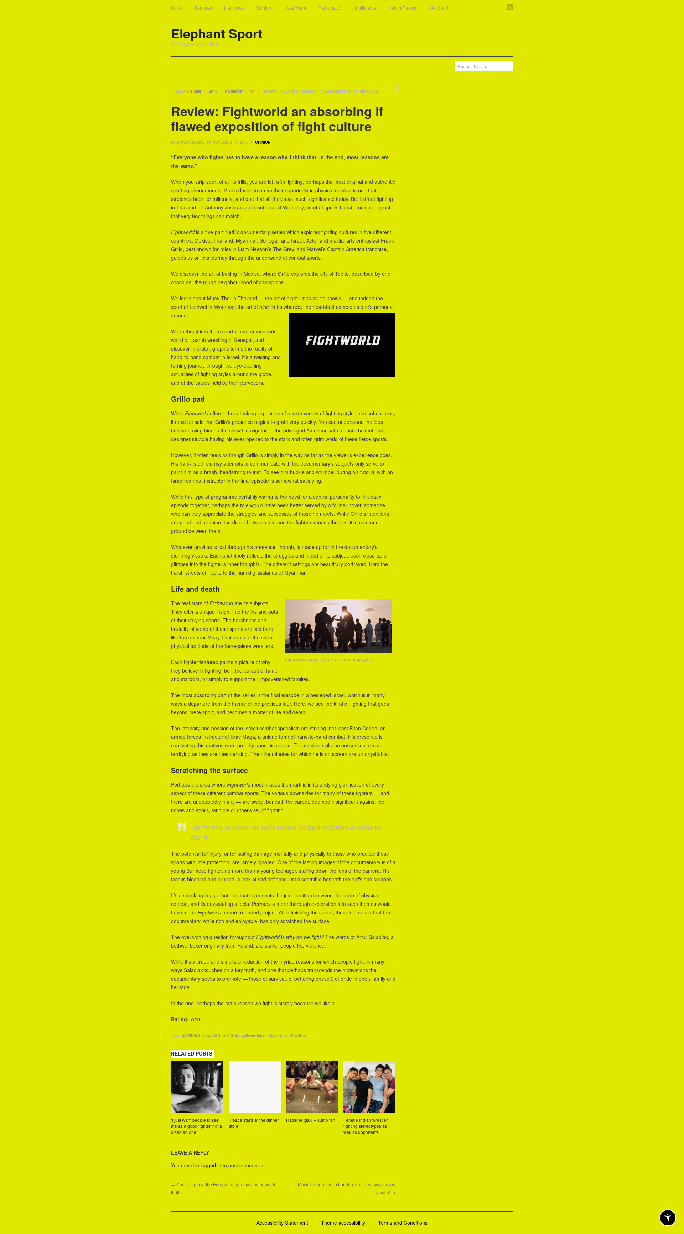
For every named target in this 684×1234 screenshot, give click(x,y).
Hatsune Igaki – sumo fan (310, 1120)
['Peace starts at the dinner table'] (255, 1088)
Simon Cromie (191, 142)
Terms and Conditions (403, 1222)
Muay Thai (266, 1035)
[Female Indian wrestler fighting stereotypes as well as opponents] (369, 1088)
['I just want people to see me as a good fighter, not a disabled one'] (197, 1088)
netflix (282, 1035)
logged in (211, 1165)
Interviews (234, 8)
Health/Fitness (402, 8)
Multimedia (365, 8)
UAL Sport (438, 8)
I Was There (294, 8)
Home (177, 8)
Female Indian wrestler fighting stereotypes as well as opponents (365, 1126)
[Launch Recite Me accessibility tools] (667, 1217)
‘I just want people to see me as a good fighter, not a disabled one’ (196, 1126)
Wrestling (298, 1035)
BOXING (189, 1035)
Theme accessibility (343, 1222)
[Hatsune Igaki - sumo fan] (312, 1088)
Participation (330, 8)
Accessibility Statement (282, 1222)
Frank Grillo (229, 1035)
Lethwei (248, 1035)
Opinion (263, 8)
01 (252, 91)
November (234, 91)
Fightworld (208, 1035)
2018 (213, 91)
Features (203, 8)
